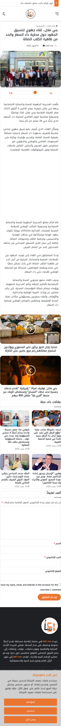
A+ (11, 93)
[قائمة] (57, 15)
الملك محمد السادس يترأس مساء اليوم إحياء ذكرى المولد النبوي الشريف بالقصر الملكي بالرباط (15, 478)
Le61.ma (49, 46)
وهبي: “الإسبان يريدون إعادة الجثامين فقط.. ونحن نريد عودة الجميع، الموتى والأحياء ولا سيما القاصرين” (46, 478)
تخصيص (30, 711)
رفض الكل (30, 719)
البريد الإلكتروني (52, 557)
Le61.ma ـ (51, 26)
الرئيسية (40, 26)
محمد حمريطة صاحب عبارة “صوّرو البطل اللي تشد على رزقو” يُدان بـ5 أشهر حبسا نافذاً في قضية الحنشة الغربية (47, 435)
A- (50, 93)
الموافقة (30, 702)
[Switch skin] (4, 15)
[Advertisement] (30, 187)
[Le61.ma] (30, 14)
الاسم (57, 543)
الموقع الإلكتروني (53, 571)
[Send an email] (44, 46)
